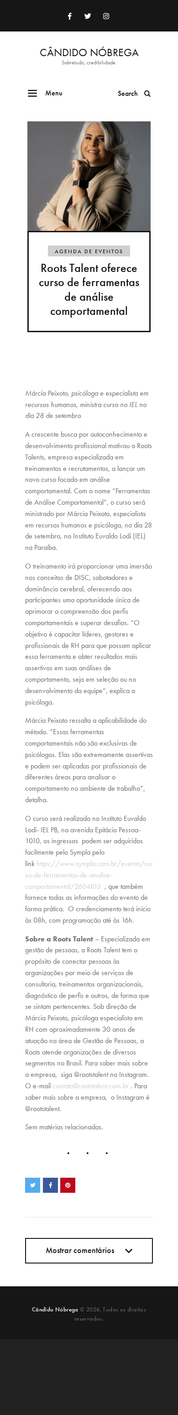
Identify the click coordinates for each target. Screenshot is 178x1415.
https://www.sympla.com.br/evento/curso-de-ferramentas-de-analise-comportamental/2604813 (89, 875)
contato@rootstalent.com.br (90, 1086)
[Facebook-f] (69, 16)
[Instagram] (106, 16)
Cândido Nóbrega (55, 1309)
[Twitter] (87, 16)
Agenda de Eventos (89, 251)
